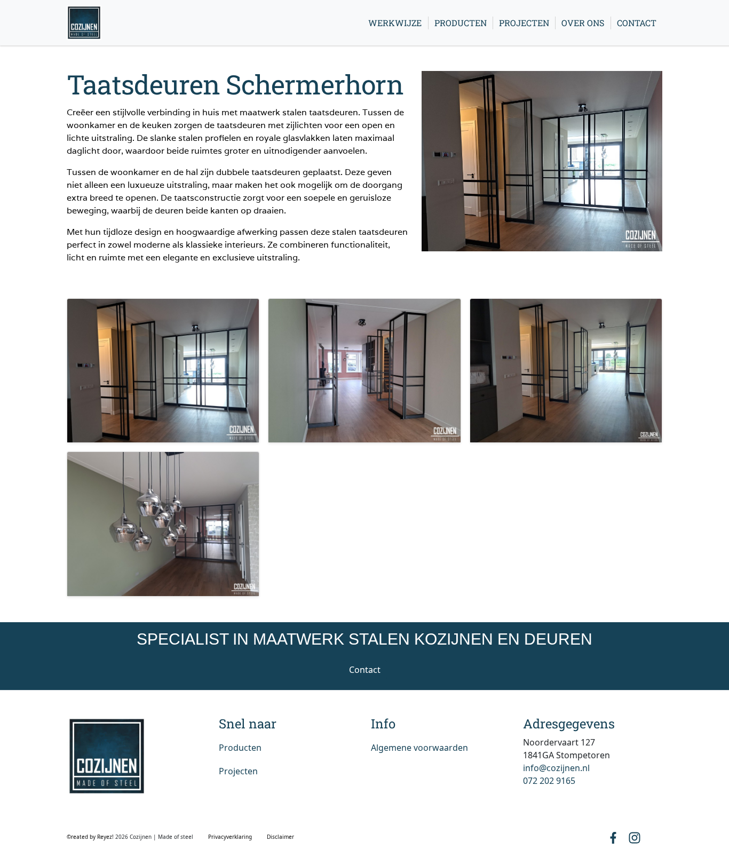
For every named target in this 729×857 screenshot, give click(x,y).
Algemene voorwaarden (419, 747)
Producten (460, 22)
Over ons (582, 22)
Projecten (524, 22)
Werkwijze (395, 22)
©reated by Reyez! (91, 836)
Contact (636, 22)
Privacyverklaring (230, 836)
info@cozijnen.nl (556, 768)
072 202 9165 (549, 781)
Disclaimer (280, 836)
